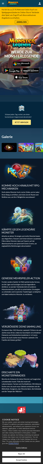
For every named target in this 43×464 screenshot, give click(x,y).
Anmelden (22, 22)
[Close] (40, 416)
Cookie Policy (13, 443)
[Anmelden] (39, 3)
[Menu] (3, 3)
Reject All (21, 454)
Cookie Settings (21, 448)
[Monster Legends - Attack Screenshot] (26, 147)
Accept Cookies (21, 460)
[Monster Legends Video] (9, 147)
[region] (21, 438)
